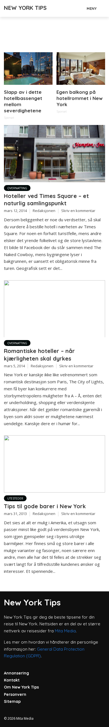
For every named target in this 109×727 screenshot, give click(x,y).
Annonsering (16, 673)
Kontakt (12, 680)
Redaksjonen (44, 210)
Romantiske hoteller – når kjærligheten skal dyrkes (39, 354)
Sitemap (12, 701)
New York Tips (25, 7)
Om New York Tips (21, 687)
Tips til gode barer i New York (45, 506)
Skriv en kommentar (78, 210)
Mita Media (65, 630)
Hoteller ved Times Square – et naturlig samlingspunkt (46, 199)
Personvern (15, 694)
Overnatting (17, 188)
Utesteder (15, 498)
